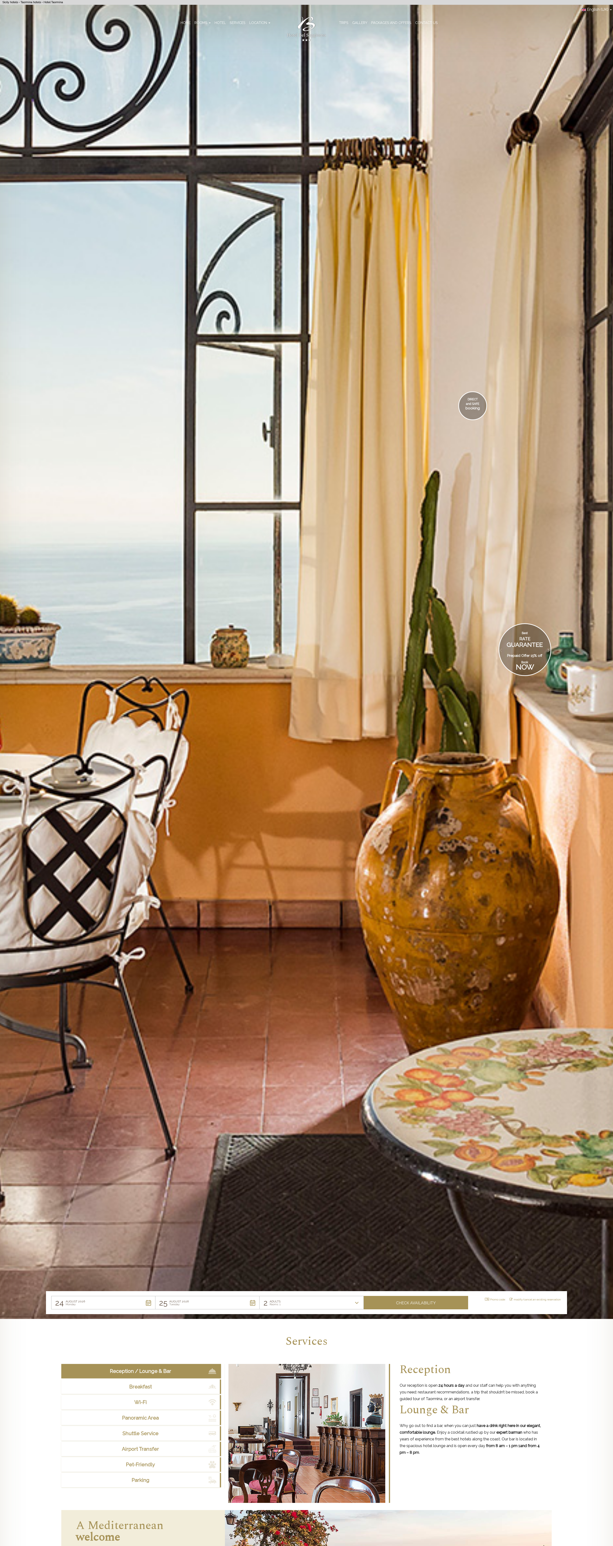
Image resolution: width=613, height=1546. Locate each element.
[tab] (141, 1371)
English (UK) (597, 9)
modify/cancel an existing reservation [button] (537, 1299)
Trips (343, 23)
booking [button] (472, 408)
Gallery (359, 23)
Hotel (220, 23)
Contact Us (426, 23)
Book (524, 662)
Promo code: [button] (498, 1299)
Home (186, 23)
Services (237, 23)
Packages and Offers (391, 23)
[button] (103, 1302)
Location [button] (258, 23)
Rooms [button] (201, 23)
